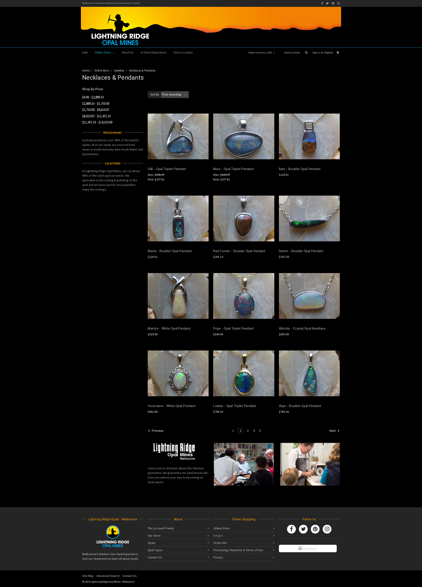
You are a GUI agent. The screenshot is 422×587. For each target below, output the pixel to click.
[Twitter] (327, 3)
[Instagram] (338, 3)
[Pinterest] (333, 3)
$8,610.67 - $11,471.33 (96, 116)
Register (328, 52)
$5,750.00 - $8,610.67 (95, 110)
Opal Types (155, 550)
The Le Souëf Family (161, 528)
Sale (85, 52)
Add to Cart (178, 144)
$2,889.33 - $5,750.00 (95, 103)
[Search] (306, 53)
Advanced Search (108, 576)
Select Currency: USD (260, 52)
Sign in (316, 52)
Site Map (88, 576)
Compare (177, 136)
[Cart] (337, 53)
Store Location (292, 52)
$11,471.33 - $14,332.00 (97, 122)
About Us (128, 52)
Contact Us (155, 557)
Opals (151, 543)
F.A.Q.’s (218, 535)
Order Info (220, 543)
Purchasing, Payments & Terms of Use (238, 550)
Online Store (103, 52)
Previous (157, 431)
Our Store (154, 535)
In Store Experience (153, 52)
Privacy (218, 557)
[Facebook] (322, 3)
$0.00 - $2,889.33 (93, 97)
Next (333, 431)
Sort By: (154, 94)
